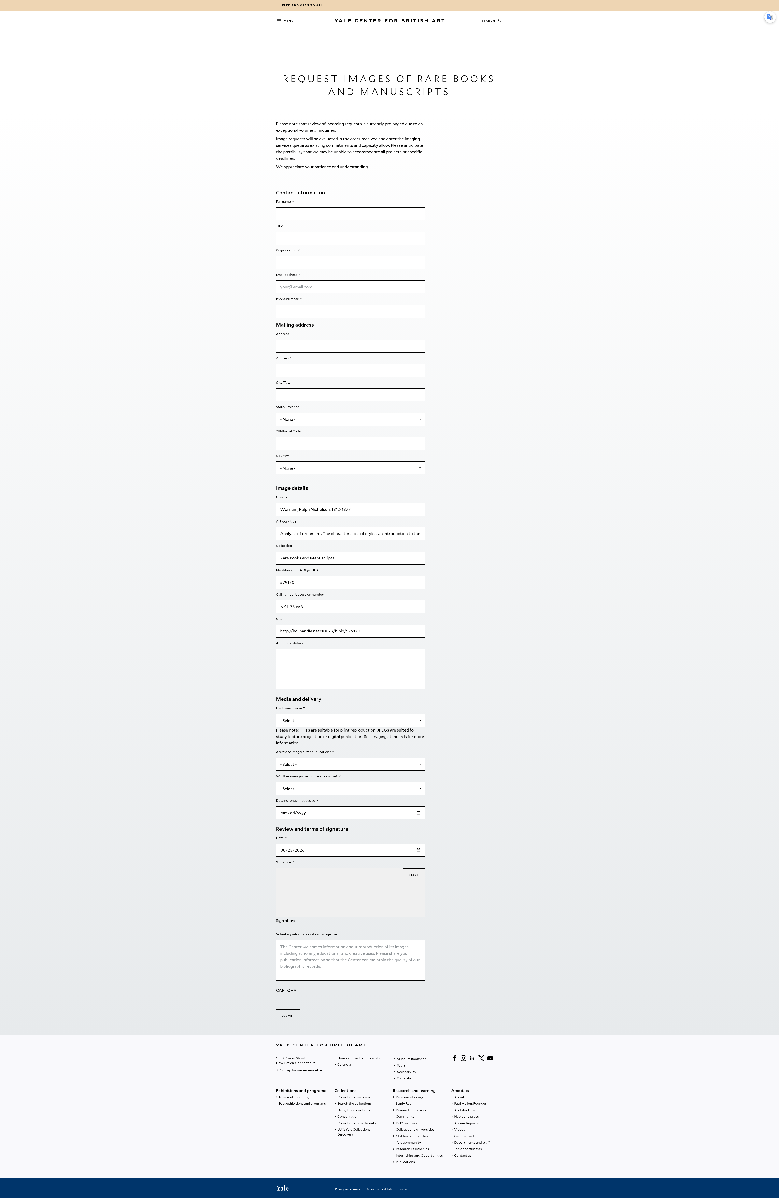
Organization (286, 250)
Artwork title (286, 521)
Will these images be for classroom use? (307, 776)
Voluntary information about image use (307, 934)
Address (283, 334)
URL (279, 619)
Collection (284, 546)
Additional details (290, 643)
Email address (287, 275)
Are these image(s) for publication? (303, 752)
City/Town (284, 383)
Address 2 (284, 358)
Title (280, 226)
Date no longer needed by (296, 801)
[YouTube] (490, 1058)
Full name (283, 202)
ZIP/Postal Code (288, 431)
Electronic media (289, 708)
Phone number (287, 299)
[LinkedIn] (472, 1058)
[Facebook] (454, 1058)
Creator (282, 497)
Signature (284, 862)
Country (283, 456)
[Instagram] (463, 1058)
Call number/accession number (300, 594)
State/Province (288, 407)
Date (280, 838)
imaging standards (389, 736)
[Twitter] (481, 1058)
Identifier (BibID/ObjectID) (297, 570)
